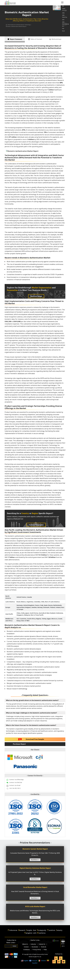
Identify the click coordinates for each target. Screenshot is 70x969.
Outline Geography (36, 525)
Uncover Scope (36, 296)
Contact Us (42, 944)
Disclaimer (35, 947)
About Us (25, 944)
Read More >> (35, 860)
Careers (26, 947)
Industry (33, 944)
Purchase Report (19, 744)
